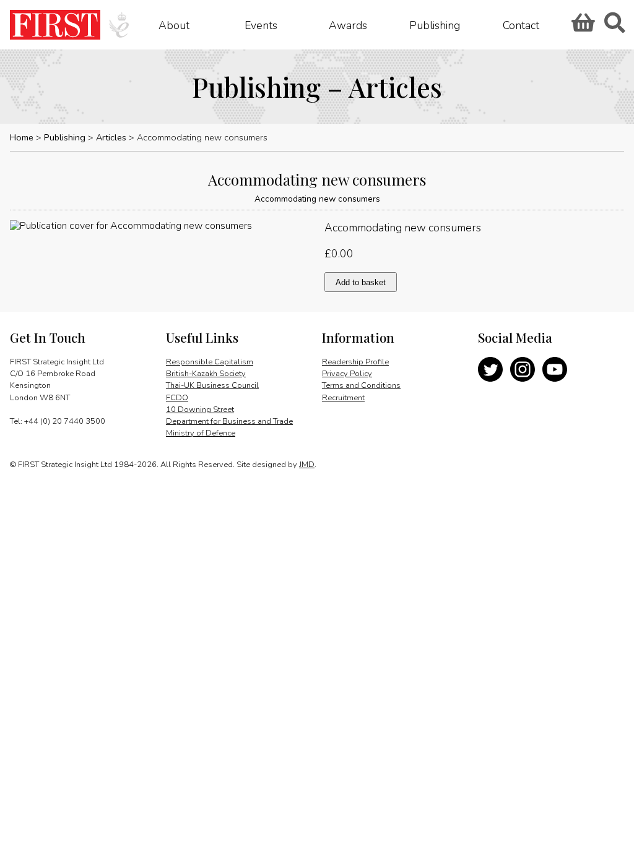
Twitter (490, 369)
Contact (521, 25)
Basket (581, 26)
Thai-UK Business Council (212, 385)
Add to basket (361, 282)
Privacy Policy (347, 373)
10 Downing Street (200, 409)
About (173, 25)
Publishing (434, 25)
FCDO (177, 397)
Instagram (522, 369)
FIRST (55, 25)
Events (261, 25)
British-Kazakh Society (206, 373)
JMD (307, 464)
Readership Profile (355, 361)
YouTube (554, 369)
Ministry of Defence (200, 433)
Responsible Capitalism (209, 361)
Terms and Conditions (361, 385)
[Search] (614, 26)
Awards (348, 25)
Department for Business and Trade (229, 421)
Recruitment (343, 397)
